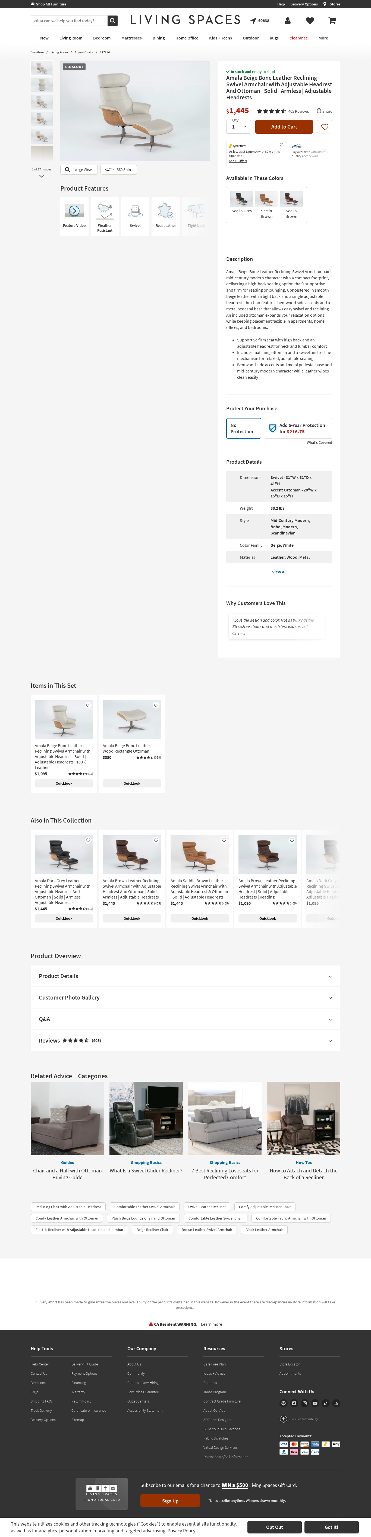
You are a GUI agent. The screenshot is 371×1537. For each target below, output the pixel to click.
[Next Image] (206, 111)
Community (136, 1373)
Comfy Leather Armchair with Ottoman (67, 1218)
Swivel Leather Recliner (207, 1206)
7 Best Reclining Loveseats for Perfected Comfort (225, 1174)
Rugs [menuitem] (274, 38)
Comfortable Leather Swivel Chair (215, 1218)
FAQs (34, 1391)
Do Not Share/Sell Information (225, 1456)
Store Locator (289, 1364)
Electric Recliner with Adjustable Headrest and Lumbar (79, 1229)
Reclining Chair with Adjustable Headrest (68, 1206)
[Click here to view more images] (41, 176)
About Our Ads (214, 1410)
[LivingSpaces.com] (185, 19)
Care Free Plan (214, 1364)
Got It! (331, 1527)
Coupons (210, 1382)
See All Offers (238, 161)
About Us (134, 1364)
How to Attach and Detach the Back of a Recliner (304, 1174)
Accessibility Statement (144, 1410)
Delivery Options (304, 4)
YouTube (315, 1403)
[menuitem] (332, 20)
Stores (335, 4)
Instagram (305, 1403)
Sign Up (170, 1501)
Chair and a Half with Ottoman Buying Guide (67, 1174)
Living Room (59, 52)
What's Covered (319, 442)
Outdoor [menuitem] (251, 38)
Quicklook (64, 783)
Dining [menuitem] (159, 38)
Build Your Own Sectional (222, 1428)
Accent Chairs (84, 52)
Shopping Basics (146, 1162)
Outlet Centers (138, 1401)
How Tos (304, 1162)
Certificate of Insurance (88, 1410)
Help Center (40, 1364)
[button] (283, 110)
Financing (78, 1382)
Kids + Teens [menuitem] (220, 38)
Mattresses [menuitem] (131, 38)
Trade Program (214, 1391)
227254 (105, 52)
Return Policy (81, 1401)
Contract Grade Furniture (222, 1401)
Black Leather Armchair (264, 1229)
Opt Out (274, 1527)
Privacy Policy (181, 1530)
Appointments (290, 1373)
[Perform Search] (113, 21)
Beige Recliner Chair (152, 1229)
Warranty (78, 1391)
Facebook (294, 1403)
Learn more (211, 1324)
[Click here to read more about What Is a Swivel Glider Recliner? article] (146, 1118)
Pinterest (283, 1403)
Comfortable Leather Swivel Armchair (144, 1206)
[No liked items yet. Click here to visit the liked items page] (310, 20)
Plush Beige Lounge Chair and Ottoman (143, 1218)
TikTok (326, 1403)
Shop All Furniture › (51, 4)
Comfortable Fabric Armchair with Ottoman (291, 1218)
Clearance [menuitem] (299, 38)
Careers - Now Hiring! (143, 1382)
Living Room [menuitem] (70, 38)
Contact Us (39, 1373)
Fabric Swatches (215, 1438)
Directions (38, 1382)
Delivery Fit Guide (84, 1364)
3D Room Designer (217, 1419)
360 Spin (124, 169)
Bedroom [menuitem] (102, 38)
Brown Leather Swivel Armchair (207, 1229)
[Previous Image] (64, 111)
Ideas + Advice (214, 1373)
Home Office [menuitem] (186, 38)
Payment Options (84, 1373)
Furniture (37, 52)
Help (281, 4)
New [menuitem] (44, 38)
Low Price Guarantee (143, 1391)
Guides (67, 1162)
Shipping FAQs (42, 1401)
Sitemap (77, 1419)
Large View (82, 169)
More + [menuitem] (325, 38)
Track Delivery (41, 1410)
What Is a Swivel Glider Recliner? (146, 1170)
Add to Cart (284, 126)
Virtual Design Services (220, 1447)
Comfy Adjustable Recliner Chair (265, 1206)
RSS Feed (336, 1403)
